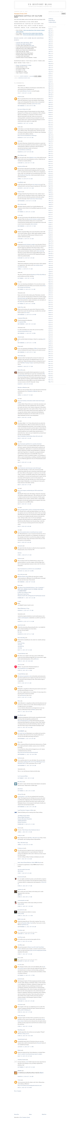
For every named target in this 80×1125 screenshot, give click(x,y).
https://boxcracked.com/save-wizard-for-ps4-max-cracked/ (30, 532)
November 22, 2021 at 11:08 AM (27, 806)
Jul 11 (50, 216)
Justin (19, 141)
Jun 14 (50, 131)
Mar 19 (50, 153)
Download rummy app (22, 298)
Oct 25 (50, 179)
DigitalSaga (20, 1030)
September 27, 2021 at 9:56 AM (27, 765)
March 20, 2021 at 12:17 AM (26, 634)
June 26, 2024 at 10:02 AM (25, 1035)
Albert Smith (20, 355)
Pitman (19, 346)
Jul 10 (50, 59)
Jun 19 (50, 230)
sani (18, 398)
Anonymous (20, 1004)
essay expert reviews (36, 184)
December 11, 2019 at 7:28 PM (26, 333)
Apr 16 (50, 43)
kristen (19, 229)
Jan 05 (50, 341)
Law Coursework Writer (23, 776)
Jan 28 (50, 320)
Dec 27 (50, 351)
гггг (18, 282)
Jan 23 (50, 49)
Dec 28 (50, 349)
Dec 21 (50, 357)
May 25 (50, 31)
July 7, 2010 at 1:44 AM (24, 93)
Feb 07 (50, 312)
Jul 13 (50, 214)
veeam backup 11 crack (23, 796)
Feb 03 (50, 114)
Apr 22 (50, 261)
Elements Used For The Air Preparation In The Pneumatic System (31, 595)
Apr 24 (50, 41)
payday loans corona (36, 103)
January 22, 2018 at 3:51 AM (26, 162)
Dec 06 (50, 173)
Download (23, 695)
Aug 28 (50, 194)
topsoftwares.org (24, 924)
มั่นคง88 (19, 1070)
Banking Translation (22, 822)
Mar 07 (50, 159)
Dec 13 (50, 369)
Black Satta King (21, 637)
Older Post (44, 1114)
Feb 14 (50, 306)
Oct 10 (50, 184)
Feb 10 (50, 110)
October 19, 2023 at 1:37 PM (26, 975)
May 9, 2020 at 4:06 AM (24, 542)
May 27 (50, 241)
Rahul (19, 585)
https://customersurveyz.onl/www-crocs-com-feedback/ (29, 568)
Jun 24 (50, 80)
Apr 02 (50, 102)
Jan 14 (50, 339)
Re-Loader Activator (22, 733)
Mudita (19, 1050)
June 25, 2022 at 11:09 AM (25, 906)
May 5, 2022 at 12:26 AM (25, 859)
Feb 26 (50, 161)
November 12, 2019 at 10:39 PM (27, 314)
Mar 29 (50, 151)
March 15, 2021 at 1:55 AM (25, 610)
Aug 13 (50, 200)
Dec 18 (50, 363)
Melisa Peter (20, 370)
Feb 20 (50, 45)
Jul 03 (50, 226)
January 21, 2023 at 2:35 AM (26, 933)
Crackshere (20, 930)
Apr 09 (50, 271)
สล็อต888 (41, 1072)
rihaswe (19, 827)
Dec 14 (50, 367)
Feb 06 (50, 112)
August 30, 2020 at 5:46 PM (26, 571)
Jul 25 (50, 73)
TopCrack (20, 758)
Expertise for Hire (21, 166)
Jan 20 (50, 29)
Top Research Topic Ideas (25, 175)
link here (19, 552)
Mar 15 (50, 108)
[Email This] (34, 76)
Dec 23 (50, 353)
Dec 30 (50, 171)
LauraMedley (20, 182)
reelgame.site (20, 889)
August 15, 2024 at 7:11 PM (26, 1046)
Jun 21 (50, 228)
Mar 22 (50, 277)
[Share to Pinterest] (40, 76)
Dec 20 (50, 359)
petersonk (20, 979)
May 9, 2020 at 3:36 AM (24, 438)
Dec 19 (50, 361)
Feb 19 (50, 302)
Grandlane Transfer (22, 1059)
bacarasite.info (21, 876)
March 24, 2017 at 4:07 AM (25, 137)
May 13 (50, 88)
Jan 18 (50, 330)
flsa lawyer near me (22, 999)
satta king (20, 644)
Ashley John (20, 1015)
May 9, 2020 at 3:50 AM (24, 504)
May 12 (50, 90)
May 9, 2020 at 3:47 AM (24, 484)
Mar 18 (50, 106)
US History (51, 18)
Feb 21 (50, 300)
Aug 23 (50, 71)
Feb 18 (50, 163)
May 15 (50, 135)
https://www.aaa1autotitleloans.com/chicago (27, 135)
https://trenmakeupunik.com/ (24, 720)
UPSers (35, 348)
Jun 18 (50, 233)
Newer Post (16, 1114)
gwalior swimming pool (26, 1010)
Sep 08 (50, 192)
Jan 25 (50, 324)
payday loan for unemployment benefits (38, 950)
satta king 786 (21, 646)
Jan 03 (50, 343)
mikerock (20, 337)
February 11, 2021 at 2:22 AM (26, 597)
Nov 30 (50, 377)
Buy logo (20, 632)
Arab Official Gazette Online (24, 815)
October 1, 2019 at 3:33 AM (26, 278)
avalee (19, 215)
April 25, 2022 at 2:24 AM (25, 844)
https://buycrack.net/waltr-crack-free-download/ (28, 752)
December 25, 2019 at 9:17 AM (27, 352)
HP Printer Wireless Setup (23, 576)
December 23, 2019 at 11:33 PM (27, 342)
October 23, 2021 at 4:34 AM (26, 790)
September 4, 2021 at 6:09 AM (26, 738)
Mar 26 (50, 69)
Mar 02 (50, 288)
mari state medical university (24, 869)
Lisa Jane (20, 964)
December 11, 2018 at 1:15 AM (27, 226)
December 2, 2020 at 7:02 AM (26, 582)
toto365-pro (20, 937)
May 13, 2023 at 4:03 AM (25, 941)
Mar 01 (50, 290)
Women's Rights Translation (24, 817)
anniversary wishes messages (36, 198)
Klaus (19, 686)
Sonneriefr (39, 1043)
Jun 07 (50, 61)
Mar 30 (50, 104)
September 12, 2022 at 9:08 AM (27, 926)
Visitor (19, 1080)
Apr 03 (50, 147)
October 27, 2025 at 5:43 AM (26, 1067)
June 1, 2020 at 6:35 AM (24, 555)
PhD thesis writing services (23, 1033)
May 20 (50, 247)
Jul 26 (50, 212)
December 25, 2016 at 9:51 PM (26, 105)
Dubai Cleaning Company (27, 362)
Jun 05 (50, 133)
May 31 (50, 84)
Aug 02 (50, 206)
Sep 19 (50, 186)
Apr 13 (50, 269)
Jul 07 (50, 220)
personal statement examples (35, 219)
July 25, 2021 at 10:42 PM (25, 727)
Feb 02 (50, 314)
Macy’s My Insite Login (35, 837)
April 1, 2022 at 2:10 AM (25, 832)
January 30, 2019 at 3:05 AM (26, 258)
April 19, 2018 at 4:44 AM (25, 178)
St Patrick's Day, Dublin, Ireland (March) (23, 44)
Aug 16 (50, 198)
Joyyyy (19, 957)
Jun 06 (50, 235)
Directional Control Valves (23, 594)
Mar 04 (50, 286)
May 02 (50, 255)
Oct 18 (50, 182)
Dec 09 (50, 375)
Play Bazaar (20, 781)
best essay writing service (23, 109)
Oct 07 (50, 57)
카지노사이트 (21, 904)
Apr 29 (50, 259)
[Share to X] (37, 76)
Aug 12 (50, 128)
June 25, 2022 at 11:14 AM (25, 915)
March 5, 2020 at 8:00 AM (25, 384)
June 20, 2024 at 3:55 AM (25, 1012)
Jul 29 (50, 208)
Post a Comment (17, 1091)
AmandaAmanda (21, 1039)
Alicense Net (20, 794)
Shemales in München (22, 387)
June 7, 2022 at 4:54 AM (24, 873)
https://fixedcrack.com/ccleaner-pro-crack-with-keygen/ (29, 468)
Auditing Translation (22, 820)
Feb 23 (50, 298)
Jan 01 (50, 345)
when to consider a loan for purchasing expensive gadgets (30, 1054)
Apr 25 (50, 98)
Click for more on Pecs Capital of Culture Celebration (32, 33)
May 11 (50, 92)
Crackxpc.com (21, 848)
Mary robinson (21, 204)
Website (34, 709)
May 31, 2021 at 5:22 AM (25, 650)
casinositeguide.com (22, 900)
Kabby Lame (20, 919)
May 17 (50, 381)
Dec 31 (50, 122)
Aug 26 (50, 196)
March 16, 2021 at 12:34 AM (26, 621)
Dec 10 (50, 124)
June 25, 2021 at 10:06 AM (25, 661)
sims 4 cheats (27, 312)
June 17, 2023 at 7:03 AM (25, 954)
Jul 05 (50, 224)
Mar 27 (50, 275)
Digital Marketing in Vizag (23, 608)
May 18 (50, 249)
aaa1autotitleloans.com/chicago (24, 149)
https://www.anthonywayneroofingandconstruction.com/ (30, 1085)
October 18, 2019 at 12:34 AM (26, 289)
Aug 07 (50, 202)
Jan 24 (50, 326)
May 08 (50, 94)
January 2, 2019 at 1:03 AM (26, 238)
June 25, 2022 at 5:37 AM (25, 886)
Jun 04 (50, 239)
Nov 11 (50, 379)
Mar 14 (50, 155)
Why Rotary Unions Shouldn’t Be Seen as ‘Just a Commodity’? (31, 587)
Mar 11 (50, 53)
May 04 (50, 35)
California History (52, 22)
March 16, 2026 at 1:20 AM (25, 1076)
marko (19, 126)
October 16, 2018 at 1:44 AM (26, 211)
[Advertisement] (26, 1102)
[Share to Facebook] (39, 76)
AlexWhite (20, 945)
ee (18, 601)
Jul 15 (50, 77)
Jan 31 (50, 316)
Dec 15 (50, 365)
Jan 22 (50, 328)
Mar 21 (50, 279)
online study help (40, 251)
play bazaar (20, 788)
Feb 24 (50, 296)
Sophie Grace (20, 307)
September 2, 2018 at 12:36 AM (27, 200)
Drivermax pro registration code (24, 676)
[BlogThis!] (36, 76)
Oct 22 (50, 126)
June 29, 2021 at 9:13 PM (25, 670)
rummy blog (21, 301)
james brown (20, 625)
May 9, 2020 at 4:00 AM (24, 526)
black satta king (21, 643)
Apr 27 (50, 37)
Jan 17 (50, 120)
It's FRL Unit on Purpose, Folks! (24, 592)
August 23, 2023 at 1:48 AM (26, 961)
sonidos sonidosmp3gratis (23, 617)
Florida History (52, 20)
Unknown (20, 96)
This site (37, 659)
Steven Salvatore (21, 574)
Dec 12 (50, 371)
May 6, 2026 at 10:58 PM (25, 1087)
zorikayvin (20, 835)
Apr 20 (50, 265)
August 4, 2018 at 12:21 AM (26, 188)
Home (30, 1114)
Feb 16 (50, 304)
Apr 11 (50, 67)
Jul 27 (50, 210)
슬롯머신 (20, 894)
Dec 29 (50, 347)
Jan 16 (50, 335)
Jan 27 (50, 322)
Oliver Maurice (21, 155)
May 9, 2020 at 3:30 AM (24, 417)
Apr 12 (50, 145)
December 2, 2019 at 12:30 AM (27, 324)
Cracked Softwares (22, 653)
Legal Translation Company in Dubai (25, 810)
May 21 (50, 86)
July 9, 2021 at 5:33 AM (24, 697)
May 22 (50, 245)
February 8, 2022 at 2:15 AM (26, 824)
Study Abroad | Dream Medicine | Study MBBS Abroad (29, 862)
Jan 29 (50, 116)
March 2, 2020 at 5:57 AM (25, 366)
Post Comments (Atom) (25, 1117)
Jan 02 (50, 167)
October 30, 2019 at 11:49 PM (26, 303)
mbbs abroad (20, 871)
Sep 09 (50, 190)
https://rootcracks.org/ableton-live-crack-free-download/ (29, 444)
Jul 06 (50, 222)
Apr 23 (50, 65)
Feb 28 (50, 292)
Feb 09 (50, 310)
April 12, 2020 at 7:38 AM (25, 395)
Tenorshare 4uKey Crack (27, 923)
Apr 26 (50, 39)
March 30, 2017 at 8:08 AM (25, 151)
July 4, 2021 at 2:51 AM (24, 683)
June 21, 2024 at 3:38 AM (25, 1026)
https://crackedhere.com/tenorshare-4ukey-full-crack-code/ (30, 436)
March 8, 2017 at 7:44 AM (25, 123)
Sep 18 (50, 188)
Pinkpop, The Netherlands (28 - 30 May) (23, 65)
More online (32, 45)
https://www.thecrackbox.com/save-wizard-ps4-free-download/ (31, 509)
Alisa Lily (20, 664)
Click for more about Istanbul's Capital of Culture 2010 (33, 34)
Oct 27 (50, 177)
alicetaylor (20, 545)
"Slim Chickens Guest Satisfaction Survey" (31, 830)
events (26, 1061)
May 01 (50, 47)
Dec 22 (50, 355)
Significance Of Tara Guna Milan (38, 274)
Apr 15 (50, 143)
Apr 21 (50, 100)
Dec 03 (50, 175)
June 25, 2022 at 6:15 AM (25, 897)
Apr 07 (50, 273)
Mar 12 (50, 157)
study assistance (34, 224)
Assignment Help (21, 318)
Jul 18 (50, 75)
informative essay (32, 157)
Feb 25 (50, 294)
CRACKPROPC (21, 731)
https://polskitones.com (23, 668)
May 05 (50, 33)
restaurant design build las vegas (24, 331)
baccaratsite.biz (21, 909)
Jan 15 (50, 337)
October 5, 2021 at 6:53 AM (26, 778)
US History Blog (40, 4)
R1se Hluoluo (21, 715)
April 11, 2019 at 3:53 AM (25, 269)
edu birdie (20, 209)
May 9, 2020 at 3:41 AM (24, 462)
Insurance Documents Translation (25, 819)
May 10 (50, 139)
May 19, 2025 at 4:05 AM (25, 1056)
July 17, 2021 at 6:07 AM (25, 711)
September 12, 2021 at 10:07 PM (27, 754)
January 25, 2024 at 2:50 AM (26, 1001)
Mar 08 (50, 284)
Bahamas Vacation (27, 91)
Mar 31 (50, 149)
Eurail (20, 19)
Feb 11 (50, 165)
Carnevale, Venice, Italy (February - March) (24, 42)
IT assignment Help (22, 322)
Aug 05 (50, 204)
